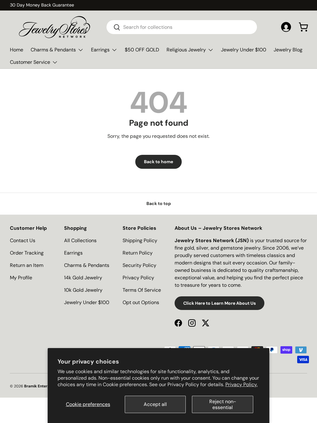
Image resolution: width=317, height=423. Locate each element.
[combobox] (181, 27)
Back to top (158, 203)
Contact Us (22, 240)
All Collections (80, 240)
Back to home (158, 161)
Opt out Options (141, 302)
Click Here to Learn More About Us (219, 303)
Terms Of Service (142, 290)
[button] (303, 27)
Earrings (73, 253)
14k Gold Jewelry (83, 277)
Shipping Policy (140, 240)
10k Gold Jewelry (83, 290)
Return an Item (26, 265)
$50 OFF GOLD (142, 49)
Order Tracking (27, 253)
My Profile (21, 277)
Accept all (155, 404)
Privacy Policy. (241, 384)
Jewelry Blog (288, 49)
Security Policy (139, 265)
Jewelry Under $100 (243, 49)
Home (16, 49)
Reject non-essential (222, 404)
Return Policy (138, 253)
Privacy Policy (138, 277)
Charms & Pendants (86, 265)
